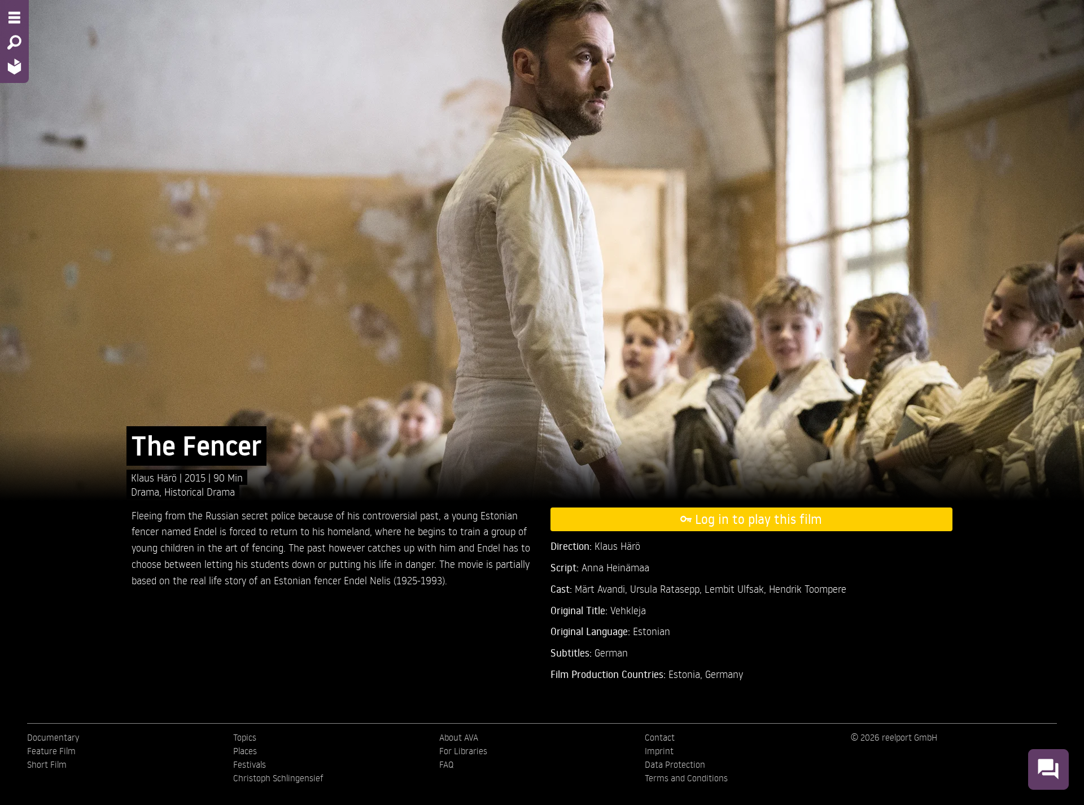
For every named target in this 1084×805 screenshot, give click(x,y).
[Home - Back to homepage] (14, 66)
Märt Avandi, (602, 588)
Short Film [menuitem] (47, 764)
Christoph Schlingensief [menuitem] (278, 778)
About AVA (458, 737)
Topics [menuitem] (244, 737)
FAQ (446, 764)
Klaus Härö (155, 477)
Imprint (659, 750)
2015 (196, 477)
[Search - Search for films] (14, 42)
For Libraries (463, 750)
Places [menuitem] (245, 750)
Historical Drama (199, 491)
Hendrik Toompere (807, 588)
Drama (145, 491)
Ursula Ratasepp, (667, 588)
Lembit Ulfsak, (737, 588)
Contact (660, 737)
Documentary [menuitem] (53, 737)
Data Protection (675, 764)
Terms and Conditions (686, 778)
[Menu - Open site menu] (14, 17)
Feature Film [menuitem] (51, 750)
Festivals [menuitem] (249, 764)
